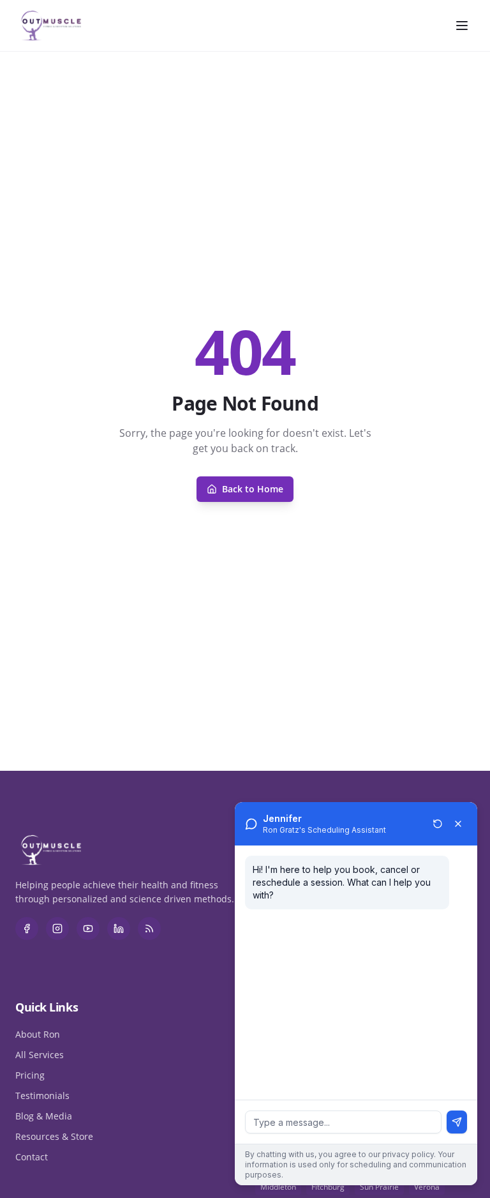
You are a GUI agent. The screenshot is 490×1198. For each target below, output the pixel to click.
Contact (31, 1157)
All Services (39, 1055)
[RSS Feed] (149, 928)
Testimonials (42, 1095)
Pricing (30, 1075)
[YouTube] (88, 928)
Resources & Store (54, 1136)
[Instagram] (57, 928)
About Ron (37, 1034)
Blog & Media (43, 1116)
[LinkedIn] (118, 928)
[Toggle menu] (462, 25)
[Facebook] (26, 928)
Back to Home (252, 489)
